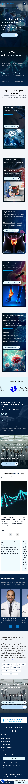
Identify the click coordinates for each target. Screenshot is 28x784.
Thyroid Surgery (6, 670)
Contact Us (15, 674)
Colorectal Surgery (16, 667)
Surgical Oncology (16, 670)
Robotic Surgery (6, 674)
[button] (24, 3)
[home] (9, 3)
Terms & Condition (10, 774)
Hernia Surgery (6, 667)
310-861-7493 (14, 758)
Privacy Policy (19, 774)
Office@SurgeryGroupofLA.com (11, 763)
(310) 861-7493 (14, 659)
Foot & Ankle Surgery (6, 747)
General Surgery (21, 664)
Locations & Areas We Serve (9, 664)
